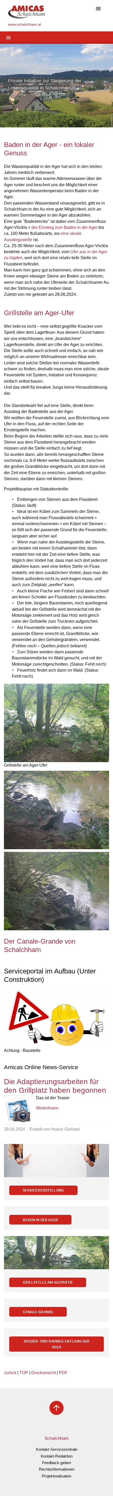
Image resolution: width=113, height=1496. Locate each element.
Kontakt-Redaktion (57, 1456)
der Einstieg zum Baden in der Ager (64, 227)
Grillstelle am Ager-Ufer (39, 313)
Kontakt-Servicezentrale (56, 1449)
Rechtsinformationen (56, 1469)
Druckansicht (43, 1372)
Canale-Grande (38, 1311)
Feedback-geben (56, 1462)
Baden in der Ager (40, 1219)
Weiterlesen (47, 1108)
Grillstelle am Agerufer (48, 1282)
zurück (10, 1372)
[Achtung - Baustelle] (56, 1018)
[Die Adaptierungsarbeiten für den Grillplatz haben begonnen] (18, 1097)
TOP (23, 1372)
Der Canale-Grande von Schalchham (39, 945)
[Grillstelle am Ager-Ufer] (56, 723)
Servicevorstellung (43, 1190)
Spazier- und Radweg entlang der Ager (57, 1344)
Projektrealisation (56, 1476)
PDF (63, 1372)
